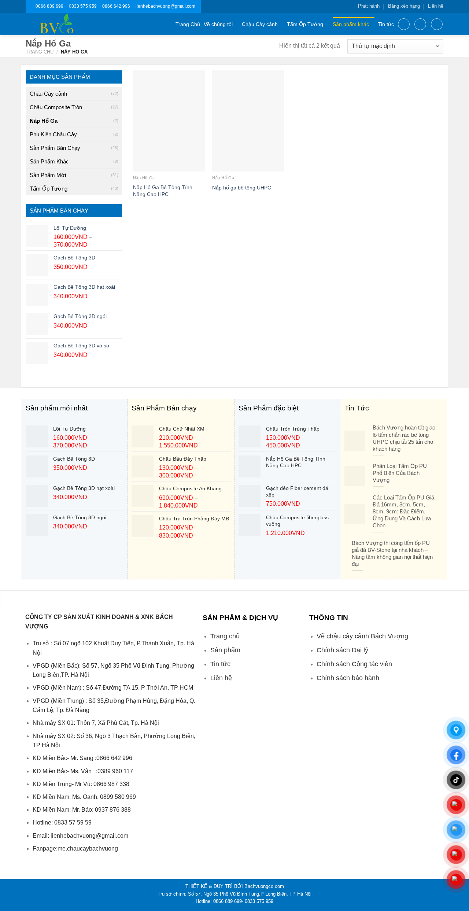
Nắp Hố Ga (44, 121)
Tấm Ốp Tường (305, 24)
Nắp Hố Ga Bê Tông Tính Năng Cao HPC (162, 190)
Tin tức (386, 24)
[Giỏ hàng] (437, 24)
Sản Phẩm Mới (48, 175)
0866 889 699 (49, 6)
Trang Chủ (188, 24)
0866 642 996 (116, 6)
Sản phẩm (225, 650)
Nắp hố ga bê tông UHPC (241, 188)
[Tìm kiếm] (404, 24)
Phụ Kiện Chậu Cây (53, 134)
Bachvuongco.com (264, 886)
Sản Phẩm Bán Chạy (55, 148)
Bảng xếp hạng (404, 6)
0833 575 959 (83, 6)
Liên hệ (435, 6)
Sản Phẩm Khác (49, 161)
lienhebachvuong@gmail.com (165, 6)
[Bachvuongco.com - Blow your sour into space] (65, 24)
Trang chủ (39, 52)
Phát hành (369, 6)
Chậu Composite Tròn (56, 107)
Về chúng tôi (218, 24)
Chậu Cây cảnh (260, 24)
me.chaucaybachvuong (88, 848)
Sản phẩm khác (351, 24)
